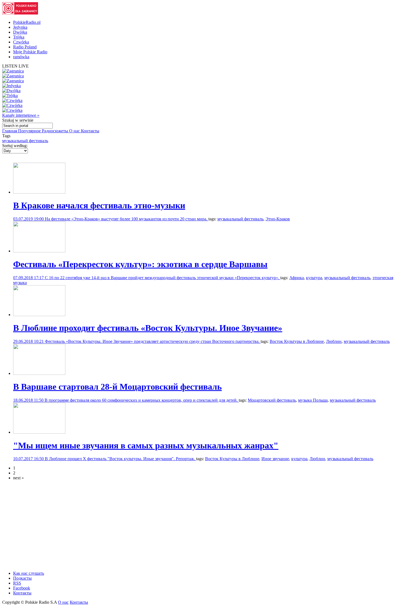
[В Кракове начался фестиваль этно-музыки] (39, 192)
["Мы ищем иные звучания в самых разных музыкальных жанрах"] (39, 432)
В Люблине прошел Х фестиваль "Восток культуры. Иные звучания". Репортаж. (120, 458)
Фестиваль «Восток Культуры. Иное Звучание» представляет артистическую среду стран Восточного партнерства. (153, 341)
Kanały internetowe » (20, 115)
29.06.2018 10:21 (29, 341)
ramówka (21, 56)
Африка (296, 277)
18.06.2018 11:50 (29, 400)
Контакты (90, 131)
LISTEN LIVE (15, 66)
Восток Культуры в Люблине (297, 341)
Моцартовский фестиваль (272, 400)
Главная (10, 131)
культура (314, 277)
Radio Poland (25, 47)
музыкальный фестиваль (25, 140)
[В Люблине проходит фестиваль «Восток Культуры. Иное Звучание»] (39, 314)
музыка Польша (313, 400)
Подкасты (22, 578)
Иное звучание (275, 458)
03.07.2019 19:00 (29, 219)
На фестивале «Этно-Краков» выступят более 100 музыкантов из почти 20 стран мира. (126, 219)
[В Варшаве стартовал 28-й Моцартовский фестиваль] (39, 373)
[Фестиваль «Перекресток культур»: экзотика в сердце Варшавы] (39, 251)
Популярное (30, 131)
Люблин (334, 341)
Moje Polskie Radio (30, 51)
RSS (17, 583)
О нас (75, 131)
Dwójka (20, 32)
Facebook (21, 588)
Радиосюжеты (55, 131)
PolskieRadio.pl (26, 22)
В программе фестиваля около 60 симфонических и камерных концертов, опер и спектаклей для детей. (142, 400)
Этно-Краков (278, 219)
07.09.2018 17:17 (29, 277)
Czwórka (21, 42)
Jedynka (20, 27)
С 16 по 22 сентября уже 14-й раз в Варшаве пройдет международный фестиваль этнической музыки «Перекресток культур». (162, 277)
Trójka (18, 37)
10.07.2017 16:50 (29, 458)
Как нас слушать (28, 573)
